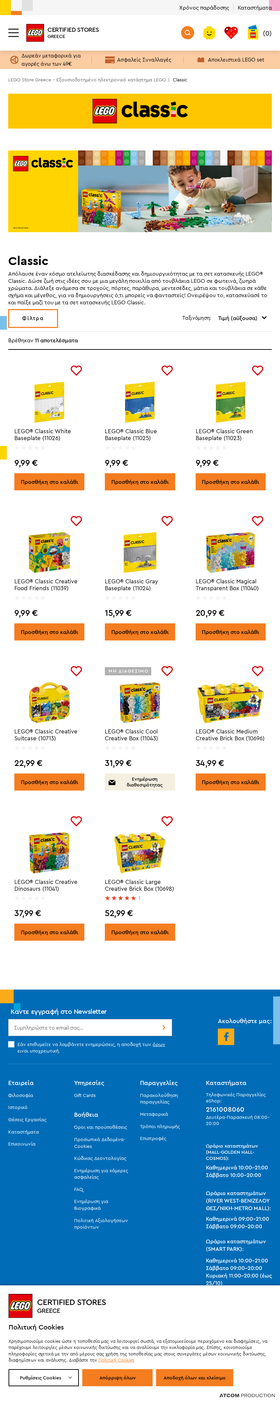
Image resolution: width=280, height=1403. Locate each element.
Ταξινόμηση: (196, 318)
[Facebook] (226, 1036)
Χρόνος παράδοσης (204, 7)
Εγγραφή (163, 1027)
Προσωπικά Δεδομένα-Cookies (99, 1142)
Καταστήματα (255, 7)
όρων (159, 1044)
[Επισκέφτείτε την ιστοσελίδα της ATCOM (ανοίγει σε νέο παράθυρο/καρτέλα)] (247, 1395)
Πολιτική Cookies (116, 1360)
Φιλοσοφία (20, 1095)
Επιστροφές (153, 1138)
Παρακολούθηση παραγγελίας (159, 1098)
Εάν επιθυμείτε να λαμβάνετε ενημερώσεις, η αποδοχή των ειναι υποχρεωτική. (91, 1047)
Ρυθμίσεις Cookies (40, 1378)
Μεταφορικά (154, 1114)
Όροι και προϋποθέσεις (100, 1127)
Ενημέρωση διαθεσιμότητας (145, 782)
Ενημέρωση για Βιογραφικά (91, 1204)
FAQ (78, 1189)
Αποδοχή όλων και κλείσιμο (195, 1378)
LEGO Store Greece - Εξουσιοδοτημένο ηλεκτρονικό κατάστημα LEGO (87, 80)
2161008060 (225, 1109)
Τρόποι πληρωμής (160, 1126)
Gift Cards (85, 1095)
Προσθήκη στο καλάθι (49, 481)
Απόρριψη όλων (117, 1378)
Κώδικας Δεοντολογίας (100, 1158)
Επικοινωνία (22, 1144)
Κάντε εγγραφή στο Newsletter (59, 1011)
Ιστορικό (18, 1107)
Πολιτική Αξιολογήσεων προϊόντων (101, 1223)
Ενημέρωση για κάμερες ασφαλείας (101, 1173)
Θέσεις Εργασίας (27, 1119)
